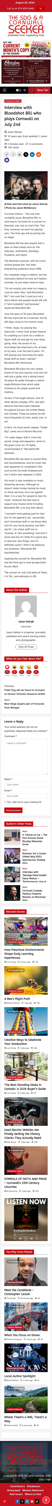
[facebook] (17, 1501)
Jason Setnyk (14, 131)
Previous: (24, 690)
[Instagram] (27, 1501)
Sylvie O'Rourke (13, 1003)
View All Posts (26, 646)
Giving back (13, 1490)
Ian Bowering (11, 1191)
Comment (10, 736)
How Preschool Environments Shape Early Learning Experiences (24, 953)
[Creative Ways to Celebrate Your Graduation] (26, 1021)
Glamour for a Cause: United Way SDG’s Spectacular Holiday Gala (12, 856)
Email (8, 790)
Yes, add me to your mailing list (23, 802)
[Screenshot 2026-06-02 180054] (26, 71)
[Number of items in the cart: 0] (40, 8)
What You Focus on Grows (22, 1335)
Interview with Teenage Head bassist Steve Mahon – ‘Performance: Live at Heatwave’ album (12, 874)
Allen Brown (11, 1142)
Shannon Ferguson (14, 1339)
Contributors (17, 1486)
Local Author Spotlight (19, 1376)
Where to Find (33, 1494)
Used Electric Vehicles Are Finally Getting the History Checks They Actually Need (22, 1134)
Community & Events (16, 1368)
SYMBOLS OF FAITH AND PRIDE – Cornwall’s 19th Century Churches (25, 1183)
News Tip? (42, 90)
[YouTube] (32, 1501)
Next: (24, 704)
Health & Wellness (14, 1327)
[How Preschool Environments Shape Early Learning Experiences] (26, 931)
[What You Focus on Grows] (26, 1316)
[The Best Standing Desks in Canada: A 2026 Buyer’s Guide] (26, 1066)
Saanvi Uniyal (12, 1425)
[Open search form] (25, 90)
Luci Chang (11, 962)
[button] (4, 90)
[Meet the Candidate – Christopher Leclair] (26, 1271)
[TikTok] (37, 1501)
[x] (22, 1501)
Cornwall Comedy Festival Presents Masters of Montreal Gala (12, 893)
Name (8, 779)
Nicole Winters (12, 1380)
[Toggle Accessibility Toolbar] (46, 1500)
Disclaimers (33, 1486)
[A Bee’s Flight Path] (26, 980)
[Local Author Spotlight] (26, 1357)
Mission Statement (33, 1490)
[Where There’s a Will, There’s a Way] (26, 1399)
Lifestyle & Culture (13, 101)
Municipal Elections (15, 1282)
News (24, 831)
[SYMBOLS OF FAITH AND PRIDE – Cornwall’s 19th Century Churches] (26, 1160)
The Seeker (11, 1298)
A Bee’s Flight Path (17, 998)
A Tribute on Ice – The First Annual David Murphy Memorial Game (12, 837)
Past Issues (16, 1494)
